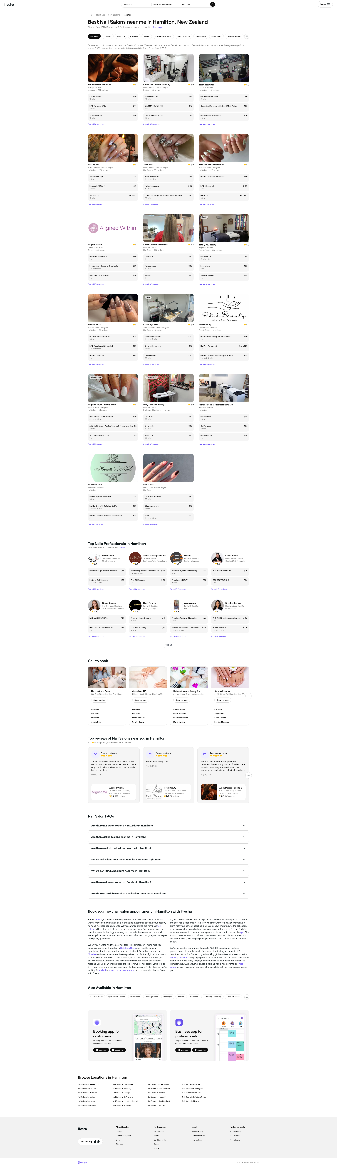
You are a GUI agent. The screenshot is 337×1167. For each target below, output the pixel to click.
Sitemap (119, 1144)
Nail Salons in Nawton (156, 1093)
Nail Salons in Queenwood (158, 1084)
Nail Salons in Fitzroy (190, 1101)
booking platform (178, 957)
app (242, 932)
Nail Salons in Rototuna (122, 1105)
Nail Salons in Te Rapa (121, 1093)
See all (168, 645)
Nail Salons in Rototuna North (194, 1097)
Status (156, 1148)
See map (157, 27)
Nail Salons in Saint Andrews (158, 1088)
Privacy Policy (197, 1131)
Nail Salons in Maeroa (86, 1101)
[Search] (213, 4)
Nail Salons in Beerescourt (88, 1084)
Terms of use (197, 1140)
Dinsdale (92, 954)
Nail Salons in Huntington (192, 1088)
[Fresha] (9, 4)
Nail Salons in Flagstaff (156, 1097)
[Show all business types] (246, 996)
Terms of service (198, 1136)
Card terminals (160, 1140)
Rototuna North (128, 948)
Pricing (156, 1136)
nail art (102, 970)
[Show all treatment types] (246, 36)
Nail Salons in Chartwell (87, 1093)
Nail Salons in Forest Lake (123, 1084)
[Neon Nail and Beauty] (107, 696)
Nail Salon (100, 15)
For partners (159, 1131)
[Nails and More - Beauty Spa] (189, 696)
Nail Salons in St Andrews (123, 1097)
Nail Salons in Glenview (191, 1093)
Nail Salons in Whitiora (87, 1105)
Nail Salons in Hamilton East (158, 1101)
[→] (248, 696)
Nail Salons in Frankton (87, 1088)
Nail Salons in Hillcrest (156, 1105)
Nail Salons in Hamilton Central (125, 1101)
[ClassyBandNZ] (148, 696)
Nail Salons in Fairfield (86, 1097)
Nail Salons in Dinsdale (191, 1084)
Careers (119, 1131)
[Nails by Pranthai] (230, 696)
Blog (118, 1140)
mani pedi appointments (121, 970)
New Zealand (114, 15)
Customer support (123, 1136)
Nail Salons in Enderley (122, 1088)
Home (91, 15)
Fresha (99, 919)
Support (157, 1144)
